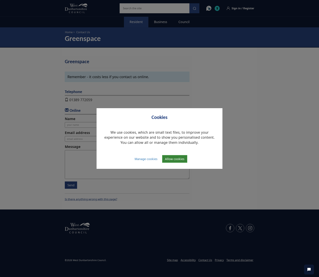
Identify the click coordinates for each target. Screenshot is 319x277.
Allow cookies (174, 159)
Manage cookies (146, 159)
